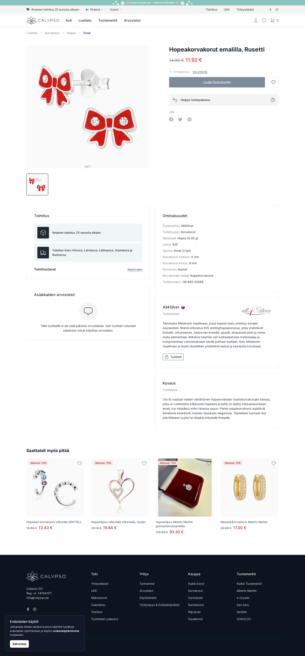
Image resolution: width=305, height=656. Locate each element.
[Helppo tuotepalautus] (272, 99)
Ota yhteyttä (200, 71)
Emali (86, 33)
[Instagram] (277, 9)
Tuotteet (176, 357)
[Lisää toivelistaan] (79, 463)
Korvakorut (52, 33)
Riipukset (194, 612)
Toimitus (211, 9)
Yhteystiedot (245, 9)
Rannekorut (196, 605)
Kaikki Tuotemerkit (249, 583)
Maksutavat (99, 597)
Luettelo (85, 20)
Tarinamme (147, 583)
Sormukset (195, 597)
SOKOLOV (244, 619)
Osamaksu (98, 605)
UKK (227, 9)
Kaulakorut (195, 619)
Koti (69, 20)
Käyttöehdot (148, 597)
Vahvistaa (19, 644)
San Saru (243, 605)
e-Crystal (243, 597)
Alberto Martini (246, 590)
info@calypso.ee (37, 597)
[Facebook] (270, 9)
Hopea (71, 33)
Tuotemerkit (107, 20)
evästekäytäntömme (66, 631)
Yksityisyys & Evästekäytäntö (159, 605)
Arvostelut (132, 20)
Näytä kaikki (135, 269)
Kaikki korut (196, 583)
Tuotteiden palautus (104, 619)
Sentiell (241, 612)
